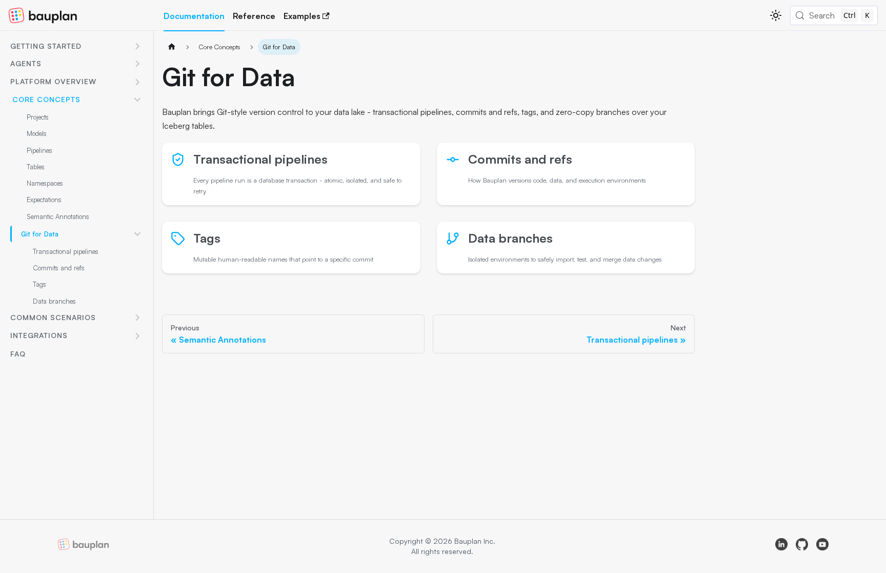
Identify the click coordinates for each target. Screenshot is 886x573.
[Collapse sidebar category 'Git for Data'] (137, 234)
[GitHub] (802, 546)
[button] (76, 46)
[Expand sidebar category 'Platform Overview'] (137, 82)
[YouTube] (822, 546)
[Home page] (172, 47)
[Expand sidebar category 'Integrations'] (137, 336)
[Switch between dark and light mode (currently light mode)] (776, 15)
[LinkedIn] (781, 546)
